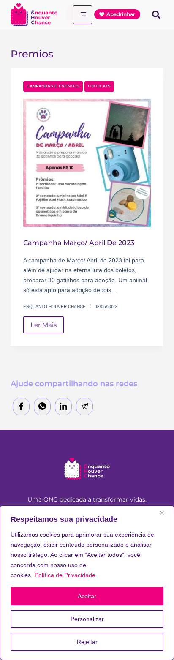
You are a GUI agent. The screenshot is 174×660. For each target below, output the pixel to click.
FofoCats (99, 86)
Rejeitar (87, 641)
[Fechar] (165, 512)
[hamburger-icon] (82, 14)
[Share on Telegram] (84, 406)
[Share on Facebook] (21, 406)
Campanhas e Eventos (53, 86)
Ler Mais (47, 322)
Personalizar (87, 619)
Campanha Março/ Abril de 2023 (78, 243)
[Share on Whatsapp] (42, 406)
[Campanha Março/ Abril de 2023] (87, 163)
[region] (87, 582)
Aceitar (87, 596)
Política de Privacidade (65, 575)
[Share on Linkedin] (63, 406)
